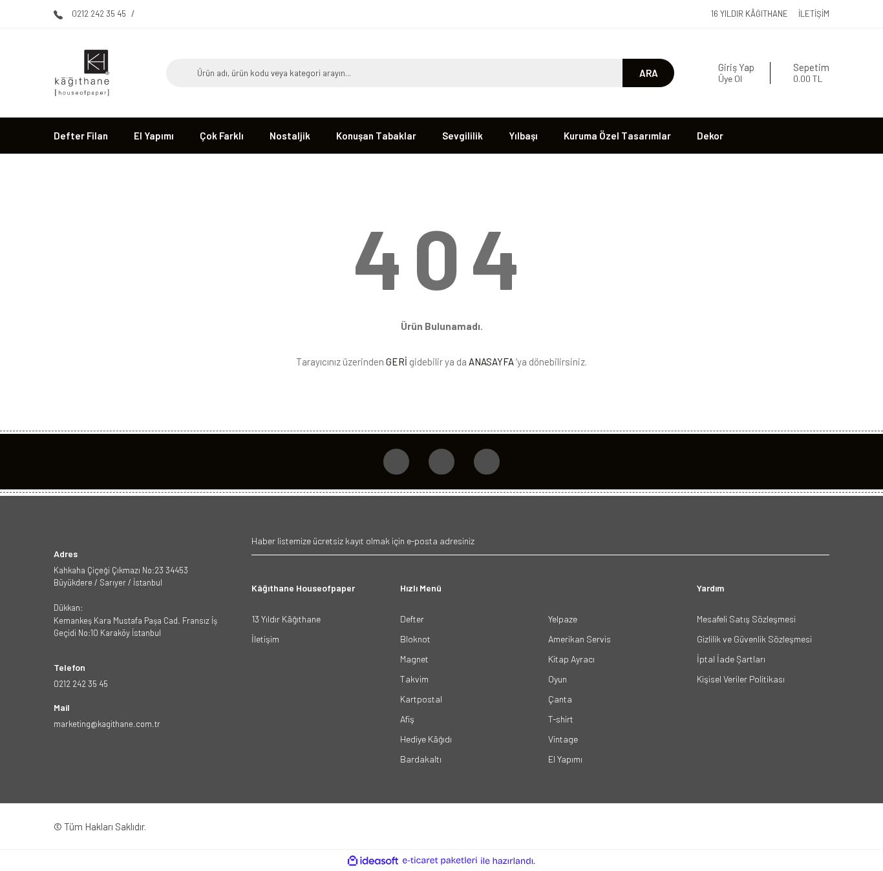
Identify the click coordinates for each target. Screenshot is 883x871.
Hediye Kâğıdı (426, 738)
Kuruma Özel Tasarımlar (617, 135)
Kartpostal (421, 698)
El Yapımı (565, 758)
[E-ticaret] (440, 861)
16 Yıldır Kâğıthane (749, 13)
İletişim (813, 13)
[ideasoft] (373, 861)
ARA (648, 73)
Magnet (414, 658)
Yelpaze (562, 618)
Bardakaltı (421, 758)
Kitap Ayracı (571, 658)
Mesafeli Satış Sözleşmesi (746, 618)
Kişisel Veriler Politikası (741, 678)
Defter (412, 618)
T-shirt (560, 718)
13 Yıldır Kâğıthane (286, 618)
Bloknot (415, 638)
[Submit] (818, 541)
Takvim (414, 678)
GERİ (396, 361)
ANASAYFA (491, 361)
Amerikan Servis (579, 638)
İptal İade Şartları (731, 658)
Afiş (407, 718)
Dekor (710, 135)
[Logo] (82, 73)
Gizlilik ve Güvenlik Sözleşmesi (754, 638)
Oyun (557, 678)
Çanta (560, 698)
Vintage (563, 738)
